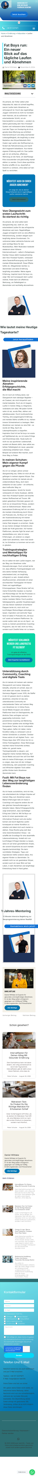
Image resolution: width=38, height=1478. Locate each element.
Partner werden (8, 1433)
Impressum (24, 1431)
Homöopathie (11, 1319)
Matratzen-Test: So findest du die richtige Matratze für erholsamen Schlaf (19, 1105)
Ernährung (11, 33)
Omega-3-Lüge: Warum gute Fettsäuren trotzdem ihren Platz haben (23, 1231)
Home (3, 33)
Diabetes (21, 1323)
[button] (34, 28)
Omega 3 (9, 1317)
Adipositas (21, 33)
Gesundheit (24, 1319)
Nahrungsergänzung (14, 1321)
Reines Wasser (22, 1317)
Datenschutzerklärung (10, 1431)
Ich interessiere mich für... (13, 1314)
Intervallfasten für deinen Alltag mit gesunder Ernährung (19, 1055)
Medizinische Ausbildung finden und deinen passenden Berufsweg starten (24, 1258)
